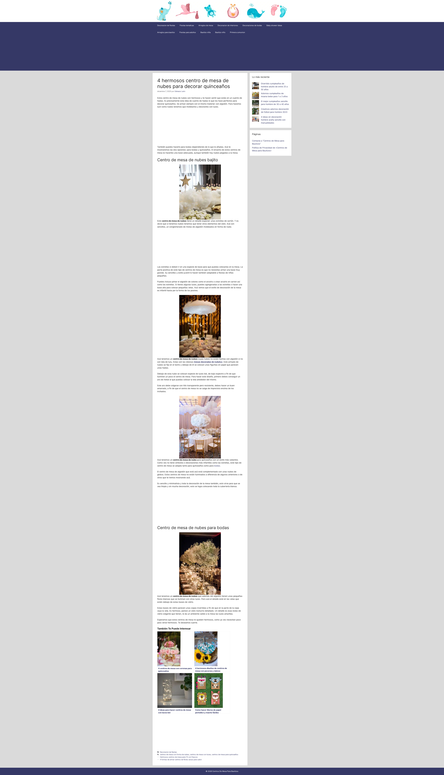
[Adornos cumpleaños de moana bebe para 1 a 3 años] (255, 96)
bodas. (217, 466)
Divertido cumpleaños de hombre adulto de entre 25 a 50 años (274, 86)
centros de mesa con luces (200, 754)
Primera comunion (237, 32)
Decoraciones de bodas (252, 25)
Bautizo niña (205, 32)
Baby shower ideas (274, 25)
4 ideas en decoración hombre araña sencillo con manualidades (273, 120)
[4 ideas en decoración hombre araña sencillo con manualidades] (255, 119)
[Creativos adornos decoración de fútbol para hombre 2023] (255, 112)
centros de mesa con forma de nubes (174, 754)
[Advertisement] (222, 53)
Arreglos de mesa (206, 25)
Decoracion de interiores (228, 25)
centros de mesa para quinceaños (225, 754)
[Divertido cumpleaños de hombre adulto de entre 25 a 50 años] (255, 86)
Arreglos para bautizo (166, 32)
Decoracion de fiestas (166, 25)
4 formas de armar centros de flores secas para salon (181, 760)
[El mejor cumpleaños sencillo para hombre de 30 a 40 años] (255, 104)
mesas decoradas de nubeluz (208, 362)
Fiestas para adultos (187, 32)
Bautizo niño (220, 32)
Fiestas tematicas (187, 25)
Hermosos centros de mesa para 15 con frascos (179, 757)
